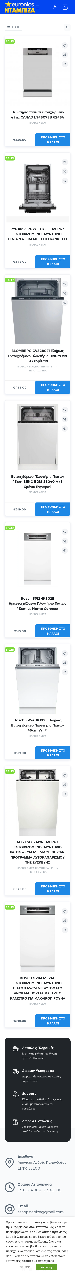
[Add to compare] (65, 55)
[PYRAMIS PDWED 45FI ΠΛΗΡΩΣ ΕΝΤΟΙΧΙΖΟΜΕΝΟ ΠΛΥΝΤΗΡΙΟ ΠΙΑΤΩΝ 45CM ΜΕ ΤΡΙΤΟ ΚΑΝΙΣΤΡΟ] (37, 189)
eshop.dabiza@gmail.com (41, 1212)
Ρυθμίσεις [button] (23, 1267)
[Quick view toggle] (65, 64)
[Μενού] (37, 7)
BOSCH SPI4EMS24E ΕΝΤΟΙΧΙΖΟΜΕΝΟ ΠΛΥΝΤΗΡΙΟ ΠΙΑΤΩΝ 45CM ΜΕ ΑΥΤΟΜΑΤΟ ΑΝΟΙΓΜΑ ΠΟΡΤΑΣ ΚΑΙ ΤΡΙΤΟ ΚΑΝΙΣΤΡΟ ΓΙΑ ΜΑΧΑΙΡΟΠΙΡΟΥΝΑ (37, 988)
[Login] (55, 7)
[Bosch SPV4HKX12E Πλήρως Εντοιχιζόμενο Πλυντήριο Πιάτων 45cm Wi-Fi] (37, 680)
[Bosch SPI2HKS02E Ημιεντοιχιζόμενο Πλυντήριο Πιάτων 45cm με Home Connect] (37, 559)
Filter (15, 27)
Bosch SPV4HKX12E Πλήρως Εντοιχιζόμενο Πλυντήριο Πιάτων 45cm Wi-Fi (37, 725)
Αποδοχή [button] (46, 1267)
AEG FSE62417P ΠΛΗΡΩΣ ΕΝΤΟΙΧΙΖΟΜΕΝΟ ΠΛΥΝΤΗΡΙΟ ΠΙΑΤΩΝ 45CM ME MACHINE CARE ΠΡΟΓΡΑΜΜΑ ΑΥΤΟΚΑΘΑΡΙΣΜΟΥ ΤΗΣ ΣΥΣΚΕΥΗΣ (37, 852)
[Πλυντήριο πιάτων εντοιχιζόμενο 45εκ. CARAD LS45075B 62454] (37, 72)
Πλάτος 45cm (37, 122)
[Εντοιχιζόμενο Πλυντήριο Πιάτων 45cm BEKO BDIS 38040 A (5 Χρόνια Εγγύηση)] (37, 437)
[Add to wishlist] (65, 45)
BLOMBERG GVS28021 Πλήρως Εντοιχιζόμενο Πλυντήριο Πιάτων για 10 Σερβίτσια (37, 356)
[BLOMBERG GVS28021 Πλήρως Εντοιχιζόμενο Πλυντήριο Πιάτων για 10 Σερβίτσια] (37, 311)
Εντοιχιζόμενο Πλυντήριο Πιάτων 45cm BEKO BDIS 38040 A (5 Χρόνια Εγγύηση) (37, 482)
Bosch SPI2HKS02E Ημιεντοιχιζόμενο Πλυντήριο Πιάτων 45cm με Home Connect (37, 603)
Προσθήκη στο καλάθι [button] (53, 139)
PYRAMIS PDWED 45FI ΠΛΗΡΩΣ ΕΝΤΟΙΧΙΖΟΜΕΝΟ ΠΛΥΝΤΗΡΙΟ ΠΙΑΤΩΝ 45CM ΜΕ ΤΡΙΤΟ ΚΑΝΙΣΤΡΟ (37, 234)
